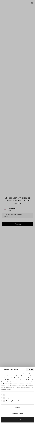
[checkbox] (6, 395)
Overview (30, 369)
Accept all (17, 420)
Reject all (17, 407)
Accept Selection (17, 413)
